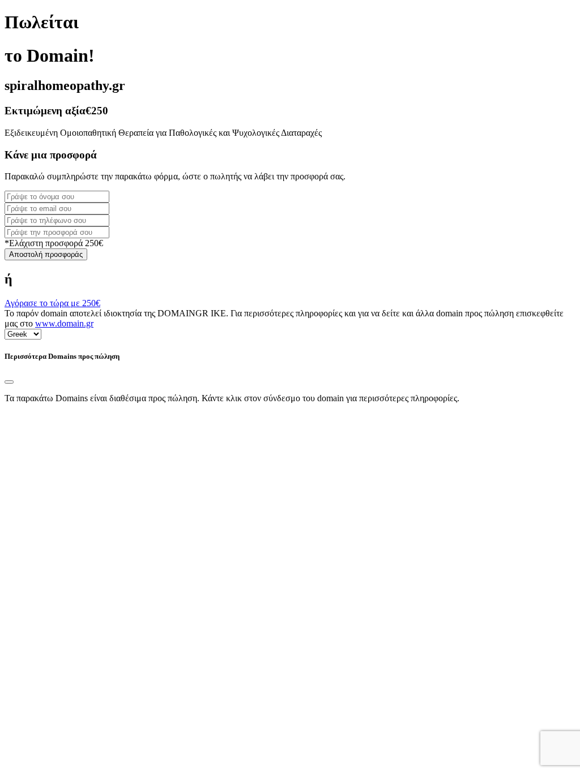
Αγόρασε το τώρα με (52, 303)
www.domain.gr (64, 323)
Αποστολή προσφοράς (46, 254)
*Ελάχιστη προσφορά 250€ (54, 243)
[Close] (9, 382)
